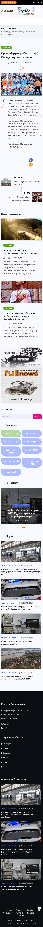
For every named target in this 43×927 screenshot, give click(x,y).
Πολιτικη (31, 450)
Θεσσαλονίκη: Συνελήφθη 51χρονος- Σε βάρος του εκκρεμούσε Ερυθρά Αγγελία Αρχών (16, 851)
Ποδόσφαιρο (11, 451)
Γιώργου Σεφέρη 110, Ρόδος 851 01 (17, 710)
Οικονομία (31, 442)
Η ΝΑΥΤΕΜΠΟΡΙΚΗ (15, 147)
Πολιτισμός (11, 461)
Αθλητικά (12, 29)
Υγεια (11, 472)
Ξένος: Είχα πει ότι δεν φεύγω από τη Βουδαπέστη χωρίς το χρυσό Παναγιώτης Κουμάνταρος (19, 316)
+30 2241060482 (11, 714)
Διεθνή (32, 434)
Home (3, 29)
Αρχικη (9, 910)
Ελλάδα (11, 442)
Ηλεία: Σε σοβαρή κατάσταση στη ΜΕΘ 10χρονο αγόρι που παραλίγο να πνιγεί (21, 513)
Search (38, 417)
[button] (17, 527)
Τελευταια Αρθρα (31, 462)
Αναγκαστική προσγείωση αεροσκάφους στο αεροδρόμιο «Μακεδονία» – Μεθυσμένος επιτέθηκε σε (21, 571)
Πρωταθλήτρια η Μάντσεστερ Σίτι (20, 144)
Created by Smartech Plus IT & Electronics (21, 923)
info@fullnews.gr (10, 718)
